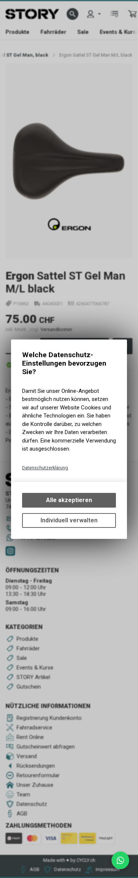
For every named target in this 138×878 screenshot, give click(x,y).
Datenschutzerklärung (45, 467)
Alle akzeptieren (69, 500)
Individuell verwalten (69, 520)
